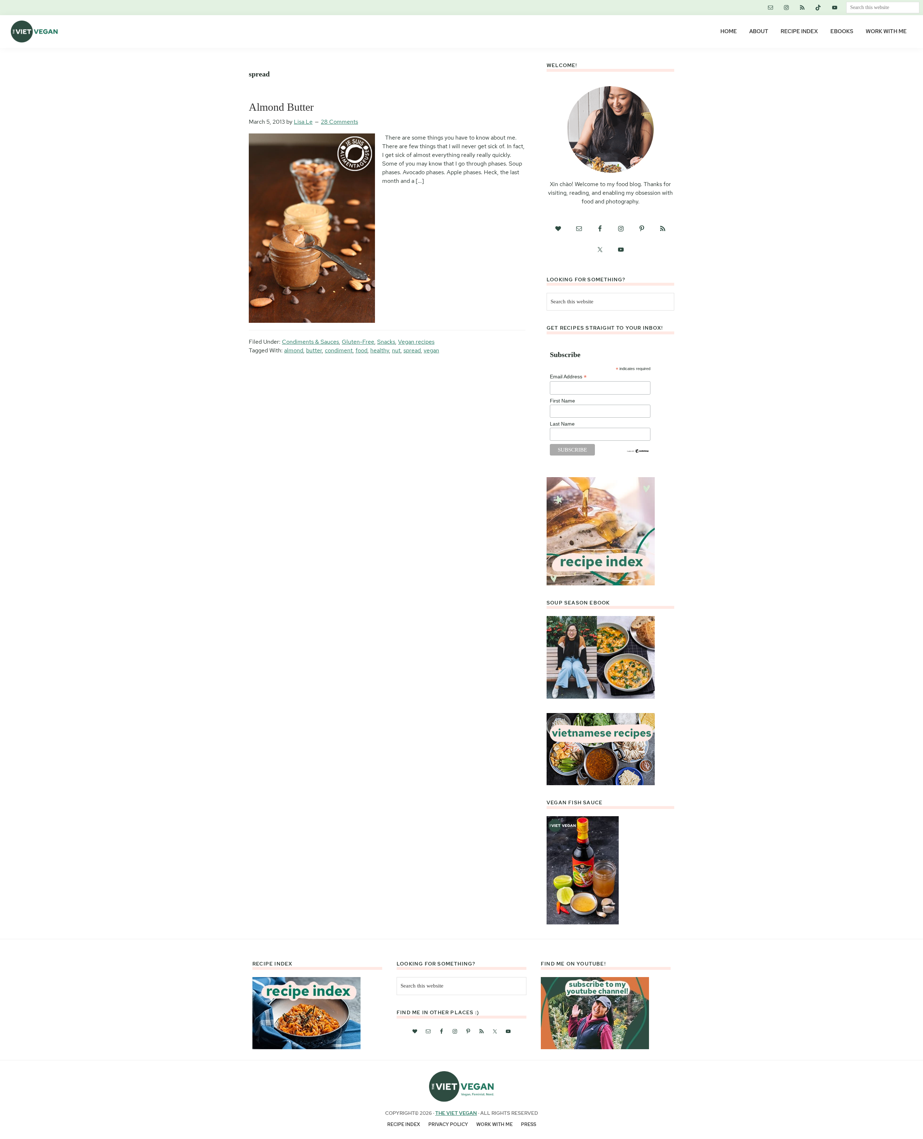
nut (396, 350)
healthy (379, 350)
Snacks (386, 342)
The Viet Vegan (456, 1113)
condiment (339, 350)
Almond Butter (281, 107)
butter (314, 350)
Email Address (568, 376)
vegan (431, 350)
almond (293, 350)
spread (412, 350)
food (361, 350)
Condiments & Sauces (310, 342)
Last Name (562, 424)
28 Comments (339, 122)
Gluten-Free (358, 342)
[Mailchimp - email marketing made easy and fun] (638, 451)
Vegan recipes (416, 342)
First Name (562, 401)
